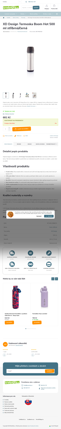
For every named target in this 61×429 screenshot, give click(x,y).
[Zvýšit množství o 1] (9, 128)
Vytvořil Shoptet (54, 426)
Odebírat (49, 371)
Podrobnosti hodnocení (22, 31)
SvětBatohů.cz (22, 419)
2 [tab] (27, 328)
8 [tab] (35, 328)
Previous (52, 278)
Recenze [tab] (19, 144)
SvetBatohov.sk (30, 419)
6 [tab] (32, 328)
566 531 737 (44, 385)
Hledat (36, 8)
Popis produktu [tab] (8, 144)
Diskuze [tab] (29, 144)
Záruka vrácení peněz (9, 404)
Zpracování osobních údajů (10, 408)
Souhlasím (49, 216)
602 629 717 (27, 388)
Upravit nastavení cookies (32, 426)
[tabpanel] (16, 304)
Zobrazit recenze (19, 345)
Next (56, 278)
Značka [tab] (40, 144)
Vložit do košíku (22, 129)
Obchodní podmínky (9, 406)
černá (50, 227)
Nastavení (39, 216)
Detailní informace (31, 106)
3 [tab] (28, 328)
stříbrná (55, 227)
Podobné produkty (51, 144)
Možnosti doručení (9, 114)
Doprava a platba (8, 402)
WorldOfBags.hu (40, 419)
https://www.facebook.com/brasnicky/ (48, 388)
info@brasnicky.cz (28, 385)
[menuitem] (11, 14)
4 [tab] (29, 328)
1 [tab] (25, 328)
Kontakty (5, 1)
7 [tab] (33, 328)
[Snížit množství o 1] (9, 130)
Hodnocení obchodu (9, 410)
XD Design (54, 231)
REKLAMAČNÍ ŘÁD (9, 412)
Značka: (54, 135)
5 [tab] (31, 328)
